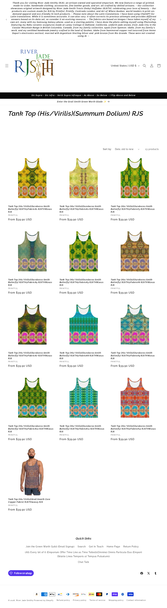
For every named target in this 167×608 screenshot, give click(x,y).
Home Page (113, 546)
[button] (6, 65)
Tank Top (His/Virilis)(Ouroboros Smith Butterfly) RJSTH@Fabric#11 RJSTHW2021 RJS (82, 429)
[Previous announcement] (6, 19)
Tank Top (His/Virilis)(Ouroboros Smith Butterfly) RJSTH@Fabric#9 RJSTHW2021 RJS (133, 356)
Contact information (136, 600)
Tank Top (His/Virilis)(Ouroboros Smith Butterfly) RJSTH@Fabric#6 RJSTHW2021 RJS (133, 282)
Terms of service (98, 600)
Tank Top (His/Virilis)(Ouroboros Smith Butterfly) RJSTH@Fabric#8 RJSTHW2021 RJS (82, 356)
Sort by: (107, 149)
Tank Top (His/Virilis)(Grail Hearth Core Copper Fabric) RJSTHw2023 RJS (29, 500)
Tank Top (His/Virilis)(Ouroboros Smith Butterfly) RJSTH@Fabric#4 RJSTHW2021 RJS (30, 282)
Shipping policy (116, 600)
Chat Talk (83, 562)
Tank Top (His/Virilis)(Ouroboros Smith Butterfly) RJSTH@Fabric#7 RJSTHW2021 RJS (30, 356)
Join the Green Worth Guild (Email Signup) (50, 546)
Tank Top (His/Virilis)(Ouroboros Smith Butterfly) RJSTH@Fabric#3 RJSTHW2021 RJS (133, 209)
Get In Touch (96, 546)
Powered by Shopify (43, 600)
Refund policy (63, 600)
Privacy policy (79, 600)
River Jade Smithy (24, 600)
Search (82, 546)
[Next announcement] (160, 19)
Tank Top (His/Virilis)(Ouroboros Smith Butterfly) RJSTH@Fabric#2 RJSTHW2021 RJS (82, 209)
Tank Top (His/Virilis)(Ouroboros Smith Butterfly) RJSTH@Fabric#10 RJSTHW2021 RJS (30, 429)
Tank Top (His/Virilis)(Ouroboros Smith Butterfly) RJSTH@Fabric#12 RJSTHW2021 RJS (133, 429)
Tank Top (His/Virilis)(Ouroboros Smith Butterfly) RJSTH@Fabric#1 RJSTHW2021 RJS (30, 209)
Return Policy (131, 546)
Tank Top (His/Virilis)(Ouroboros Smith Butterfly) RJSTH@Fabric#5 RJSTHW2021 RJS (82, 282)
